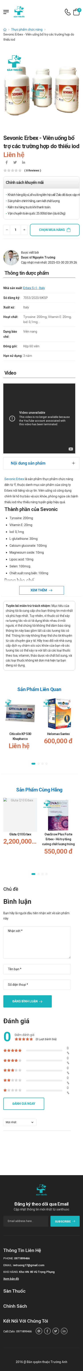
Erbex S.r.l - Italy (34, 288)
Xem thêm (39, 590)
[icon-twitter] (15, 162)
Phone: (8, 1258)
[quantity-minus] (6, 230)
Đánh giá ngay (23, 1103)
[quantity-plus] (24, 230)
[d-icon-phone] (67, 12)
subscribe (63, 1221)
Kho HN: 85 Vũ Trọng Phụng (37, 1272)
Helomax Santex (58, 733)
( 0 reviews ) (32, 170)
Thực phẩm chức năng (26, 29)
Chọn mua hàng (52, 230)
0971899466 (22, 1258)
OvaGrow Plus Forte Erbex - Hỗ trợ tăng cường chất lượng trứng (58, 839)
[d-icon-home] (4, 29)
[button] (33, 764)
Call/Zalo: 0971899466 (17, 1331)
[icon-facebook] (6, 162)
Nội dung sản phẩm (28, 463)
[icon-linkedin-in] (23, 162)
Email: (7, 1265)
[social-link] (39, 1331)
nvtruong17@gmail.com (28, 1265)
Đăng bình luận (25, 1001)
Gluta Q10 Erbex (20, 834)
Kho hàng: (10, 1272)
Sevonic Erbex (14, 479)
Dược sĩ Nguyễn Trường (38, 257)
